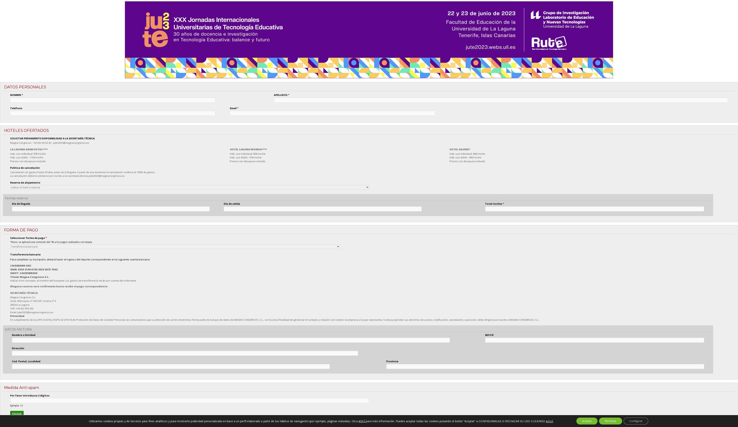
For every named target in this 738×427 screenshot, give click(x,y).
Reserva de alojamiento (25, 182)
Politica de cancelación (25, 167)
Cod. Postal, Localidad (26, 361)
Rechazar (610, 421)
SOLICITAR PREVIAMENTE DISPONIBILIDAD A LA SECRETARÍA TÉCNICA (52, 138)
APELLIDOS (281, 95)
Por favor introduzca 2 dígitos (29, 395)
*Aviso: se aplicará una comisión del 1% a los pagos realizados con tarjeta (51, 241)
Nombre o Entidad (23, 335)
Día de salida (232, 203)
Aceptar (587, 421)
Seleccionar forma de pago (28, 238)
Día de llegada (21, 203)
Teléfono (16, 108)
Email (234, 108)
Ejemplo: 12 (16, 405)
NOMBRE (16, 95)
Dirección (18, 348)
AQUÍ (549, 421)
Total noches (494, 203)
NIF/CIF (489, 335)
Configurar (635, 421)
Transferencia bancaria (25, 254)
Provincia (392, 361)
